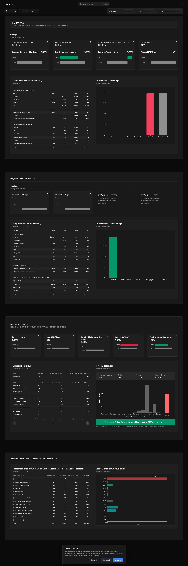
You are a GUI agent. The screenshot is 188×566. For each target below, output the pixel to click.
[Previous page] (14, 423)
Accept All (118, 560)
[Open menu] (182, 4)
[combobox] (128, 11)
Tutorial (36, 11)
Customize (94, 560)
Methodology (12, 11)
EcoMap (9, 4)
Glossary (24, 11)
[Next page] (87, 423)
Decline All (106, 560)
